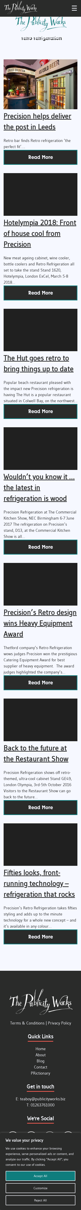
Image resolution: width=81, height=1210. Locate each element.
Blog (41, 1061)
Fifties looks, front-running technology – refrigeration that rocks (39, 883)
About (41, 1054)
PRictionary (40, 1073)
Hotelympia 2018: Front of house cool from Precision (40, 233)
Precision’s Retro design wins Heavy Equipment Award (40, 623)
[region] (40, 1171)
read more (40, 157)
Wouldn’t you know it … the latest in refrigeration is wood (39, 487)
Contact (40, 1067)
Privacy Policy (59, 1023)
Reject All (40, 1200)
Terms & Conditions (27, 1023)
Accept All (40, 1176)
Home (41, 1048)
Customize (40, 1188)
